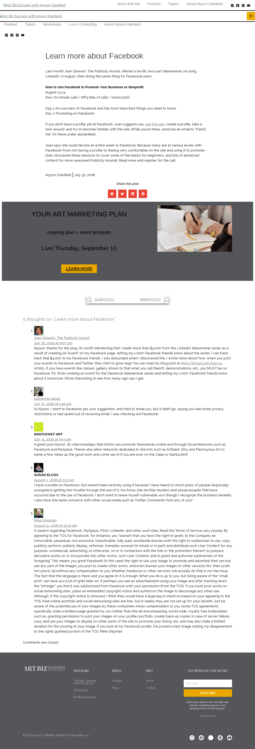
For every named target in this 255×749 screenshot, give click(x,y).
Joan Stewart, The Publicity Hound (61, 338)
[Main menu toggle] (251, 16)
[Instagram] (232, 5)
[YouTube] (248, 5)
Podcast (117, 680)
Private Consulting (84, 697)
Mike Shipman (45, 520)
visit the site (154, 124)
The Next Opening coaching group (85, 682)
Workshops (81, 690)
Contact (151, 687)
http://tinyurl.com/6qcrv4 (201, 363)
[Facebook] (237, 5)
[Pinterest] (243, 5)
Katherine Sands (47, 399)
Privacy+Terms (208, 715)
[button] (112, 194)
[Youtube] (229, 737)
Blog (115, 687)
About (149, 680)
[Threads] (210, 737)
